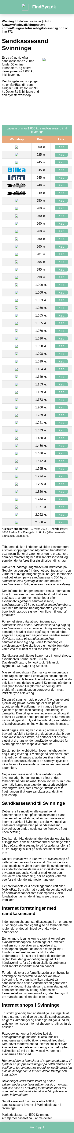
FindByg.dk (44, 6)
